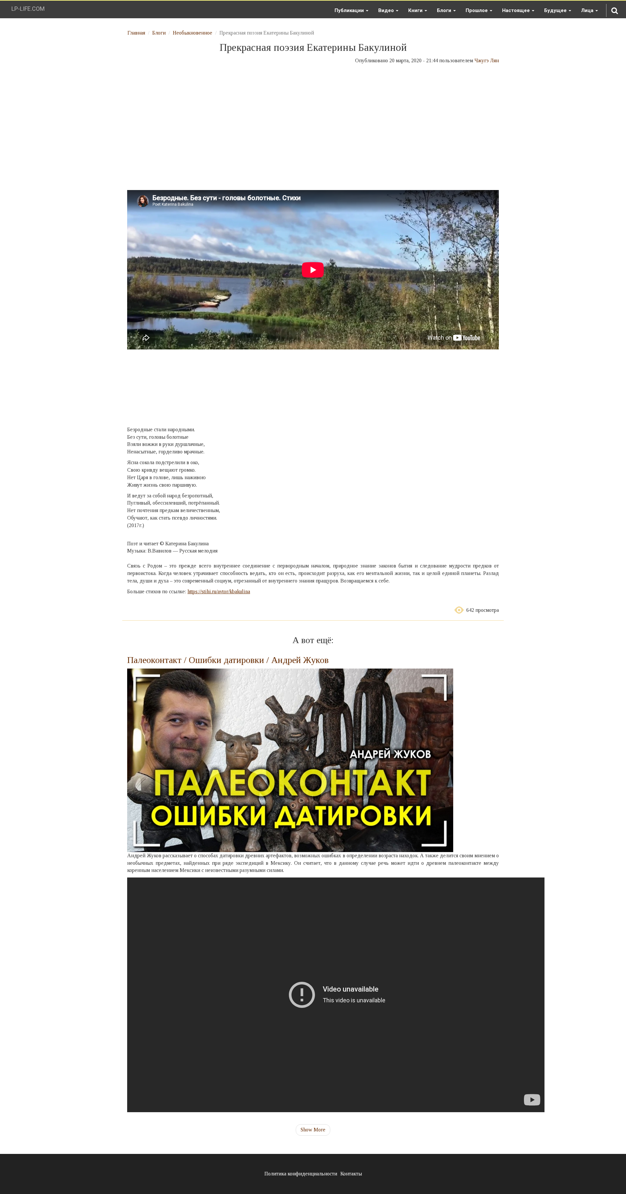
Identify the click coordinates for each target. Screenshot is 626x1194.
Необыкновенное (192, 33)
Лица (588, 10)
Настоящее (516, 10)
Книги (416, 10)
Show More (313, 1129)
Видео (386, 10)
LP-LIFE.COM (28, 8)
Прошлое (477, 10)
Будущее (556, 10)
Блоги (445, 10)
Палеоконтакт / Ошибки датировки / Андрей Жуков (228, 660)
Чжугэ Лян (486, 60)
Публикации (350, 10)
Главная (136, 33)
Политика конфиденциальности (300, 1173)
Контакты (351, 1173)
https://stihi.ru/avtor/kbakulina (218, 591)
